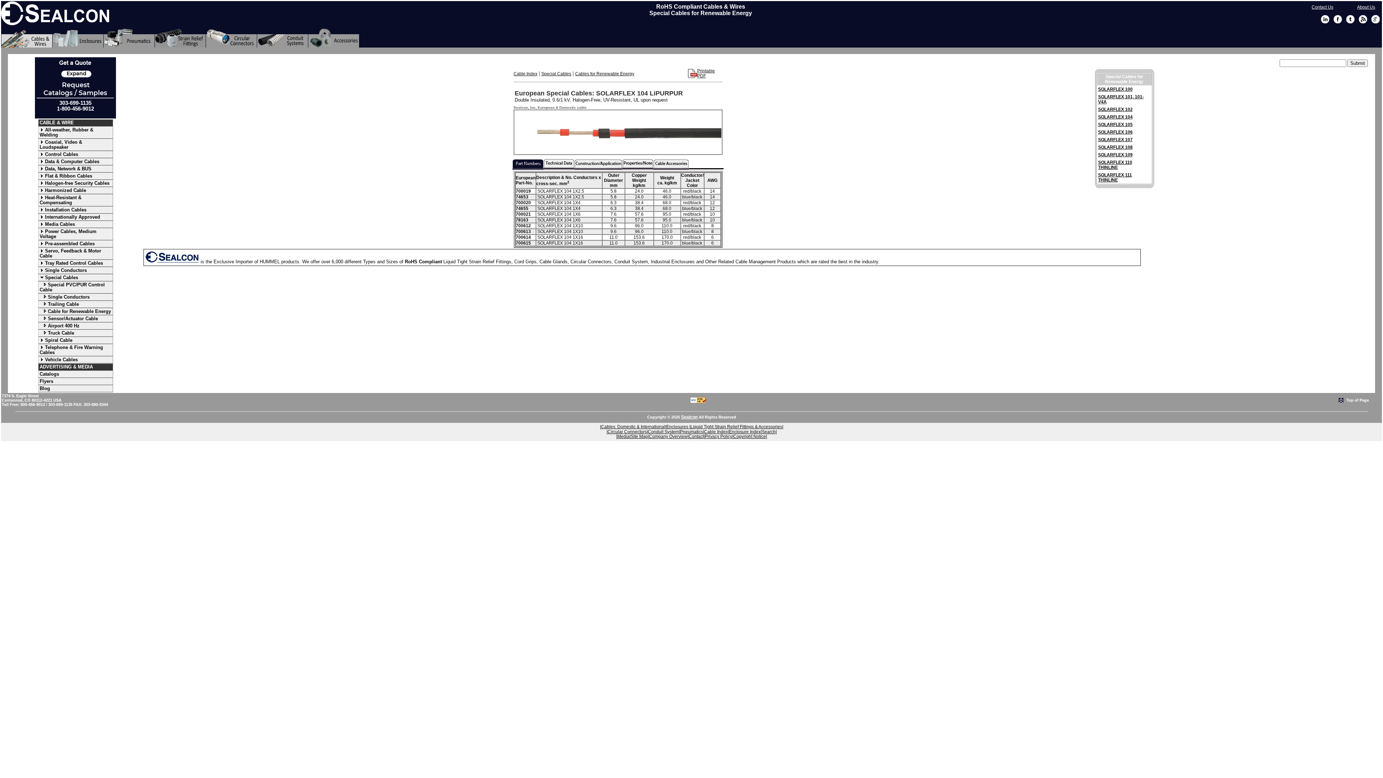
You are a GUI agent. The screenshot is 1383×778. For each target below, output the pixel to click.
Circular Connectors (627, 431)
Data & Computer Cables (72, 161)
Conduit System (663, 431)
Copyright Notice (749, 436)
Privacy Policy (718, 436)
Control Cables (61, 154)
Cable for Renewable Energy (79, 311)
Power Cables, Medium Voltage (68, 234)
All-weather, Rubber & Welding (66, 132)
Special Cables (61, 277)
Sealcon (689, 417)
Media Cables (60, 224)
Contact (696, 436)
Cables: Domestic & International (633, 426)
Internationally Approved (72, 217)
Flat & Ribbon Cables (68, 176)
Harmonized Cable (65, 190)
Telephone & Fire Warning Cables (71, 350)
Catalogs (49, 374)
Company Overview (668, 436)
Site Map (639, 436)
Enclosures (677, 426)
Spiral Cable (58, 340)
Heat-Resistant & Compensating (60, 200)
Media (623, 436)
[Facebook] (1337, 22)
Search (769, 431)
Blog (45, 388)
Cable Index (525, 73)
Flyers (46, 381)
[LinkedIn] (1325, 22)
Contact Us (1322, 7)
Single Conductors (66, 270)
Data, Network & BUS (68, 168)
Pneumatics (691, 431)
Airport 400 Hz (64, 325)
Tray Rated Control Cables (74, 263)
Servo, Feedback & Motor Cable (70, 253)
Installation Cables (65, 210)
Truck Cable (61, 333)
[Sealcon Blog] (1363, 22)
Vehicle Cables (61, 359)
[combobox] (1313, 63)
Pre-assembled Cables (70, 243)
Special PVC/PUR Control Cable (72, 287)
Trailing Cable (63, 304)
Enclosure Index (745, 431)
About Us (1366, 7)
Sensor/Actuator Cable (73, 318)
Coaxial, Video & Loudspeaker (61, 144)
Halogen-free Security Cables (77, 183)
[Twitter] (1350, 22)
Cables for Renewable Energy (604, 73)
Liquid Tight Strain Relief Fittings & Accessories (736, 426)
